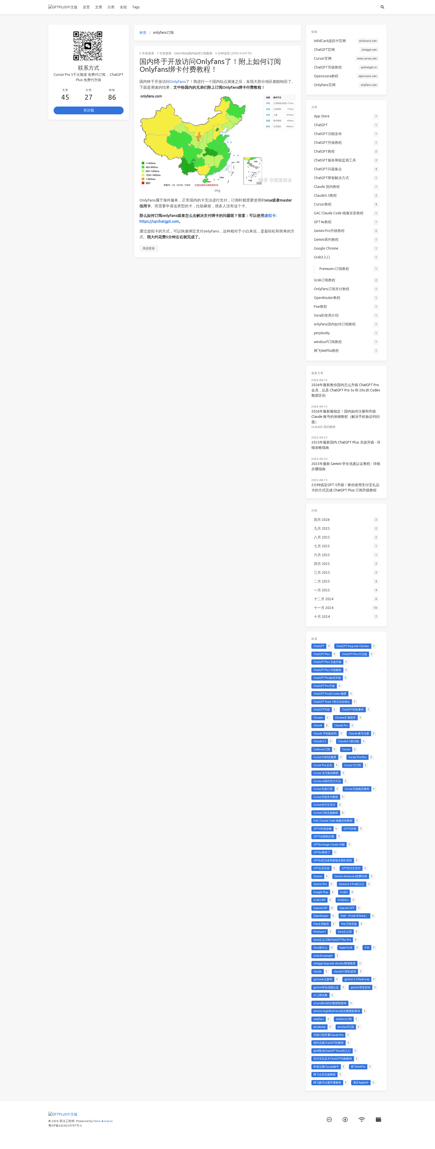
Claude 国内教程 (323, 426)
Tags (136, 7)
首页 (86, 7)
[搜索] (382, 7)
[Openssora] (362, 1120)
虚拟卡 (270, 215)
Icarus (108, 1121)
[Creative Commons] (329, 1120)
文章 (98, 7)
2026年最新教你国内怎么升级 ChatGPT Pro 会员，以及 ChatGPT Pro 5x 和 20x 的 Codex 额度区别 (345, 390)
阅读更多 (149, 248)
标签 (143, 32)
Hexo (97, 1121)
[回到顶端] (314, 1139)
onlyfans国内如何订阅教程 (193, 53)
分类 (111, 7)
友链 (123, 7)
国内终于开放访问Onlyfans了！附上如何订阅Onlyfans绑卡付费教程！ (210, 65)
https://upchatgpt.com (159, 221)
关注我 (88, 110)
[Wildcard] (378, 1120)
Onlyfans (178, 81)
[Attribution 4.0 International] (345, 1120)
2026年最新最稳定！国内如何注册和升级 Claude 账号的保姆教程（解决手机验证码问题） (345, 416)
